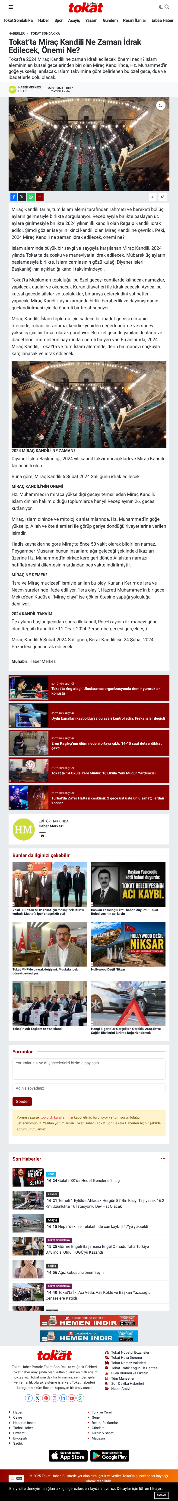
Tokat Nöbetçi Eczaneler (130, 1352)
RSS (18, 1478)
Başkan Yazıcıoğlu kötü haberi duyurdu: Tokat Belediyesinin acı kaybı (124, 912)
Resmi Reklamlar (105, 1423)
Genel (96, 1417)
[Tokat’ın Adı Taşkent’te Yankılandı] (50, 1003)
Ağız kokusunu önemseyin (75, 1272)
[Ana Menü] (11, 7)
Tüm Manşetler (122, 1378)
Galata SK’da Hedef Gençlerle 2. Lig (83, 1180)
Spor (58, 20)
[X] (37, 1398)
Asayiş (74, 20)
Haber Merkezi (51, 826)
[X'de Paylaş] (22, 197)
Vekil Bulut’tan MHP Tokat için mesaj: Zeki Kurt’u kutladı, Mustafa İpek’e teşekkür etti (48, 912)
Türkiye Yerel (102, 1412)
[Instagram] (54, 1398)
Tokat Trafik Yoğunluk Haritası (134, 1368)
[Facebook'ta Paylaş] (13, 197)
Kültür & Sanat (103, 1433)
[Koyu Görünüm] (161, 7)
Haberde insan (24, 1423)
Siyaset (19, 1433)
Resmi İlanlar (134, 20)
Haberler (17, 33)
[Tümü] (163, 1158)
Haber (43, 20)
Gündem (110, 20)
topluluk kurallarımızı (57, 1117)
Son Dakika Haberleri (127, 1383)
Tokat (32, 255)
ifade (54, 590)
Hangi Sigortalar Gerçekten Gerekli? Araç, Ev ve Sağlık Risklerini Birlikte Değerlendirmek (126, 1031)
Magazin (98, 1438)
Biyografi (20, 1438)
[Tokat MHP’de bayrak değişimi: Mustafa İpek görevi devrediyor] (50, 943)
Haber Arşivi (120, 1389)
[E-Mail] (42, 836)
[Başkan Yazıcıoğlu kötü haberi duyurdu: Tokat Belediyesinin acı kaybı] (128, 884)
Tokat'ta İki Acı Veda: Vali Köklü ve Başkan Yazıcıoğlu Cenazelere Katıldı (98, 1295)
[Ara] (167, 7)
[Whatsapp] (80, 1398)
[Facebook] (29, 1398)
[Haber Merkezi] (24, 829)
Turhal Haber (23, 1428)
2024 (70, 223)
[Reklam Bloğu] (89, 1320)
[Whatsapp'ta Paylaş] (31, 197)
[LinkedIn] (63, 1398)
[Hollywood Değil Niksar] (128, 943)
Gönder (22, 1101)
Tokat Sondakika (18, 20)
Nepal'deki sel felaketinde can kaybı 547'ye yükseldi (97, 1226)
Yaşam (91, 20)
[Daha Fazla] (40, 197)
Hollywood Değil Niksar (108, 969)
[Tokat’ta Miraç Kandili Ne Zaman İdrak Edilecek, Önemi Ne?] (89, 144)
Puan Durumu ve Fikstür (129, 1373)
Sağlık (52, 1266)
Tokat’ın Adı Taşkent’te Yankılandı (38, 1029)
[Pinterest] (46, 1398)
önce (85, 544)
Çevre (17, 1417)
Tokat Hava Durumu (126, 1357)
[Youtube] (72, 1398)
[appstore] (69, 1455)
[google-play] (109, 1455)
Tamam (161, 1495)
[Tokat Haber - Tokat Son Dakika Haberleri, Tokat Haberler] (86, 7)
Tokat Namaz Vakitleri (128, 1363)
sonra (71, 621)
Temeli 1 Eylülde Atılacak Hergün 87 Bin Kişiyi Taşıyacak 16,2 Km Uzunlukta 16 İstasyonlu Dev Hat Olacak (105, 1203)
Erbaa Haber (162, 20)
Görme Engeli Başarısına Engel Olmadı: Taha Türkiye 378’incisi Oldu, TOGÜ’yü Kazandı (97, 1249)
